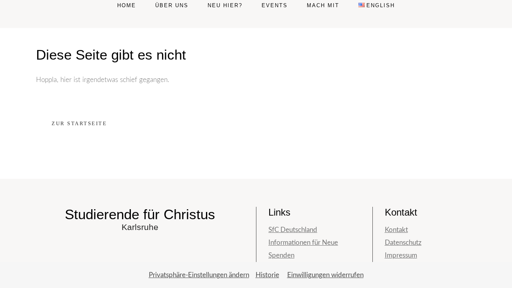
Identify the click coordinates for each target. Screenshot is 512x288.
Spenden (281, 255)
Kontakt (396, 229)
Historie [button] (267, 275)
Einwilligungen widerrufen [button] (325, 275)
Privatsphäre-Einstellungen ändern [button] (199, 275)
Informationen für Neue (303, 242)
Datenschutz (403, 242)
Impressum (401, 255)
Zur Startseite (79, 123)
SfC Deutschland (292, 229)
